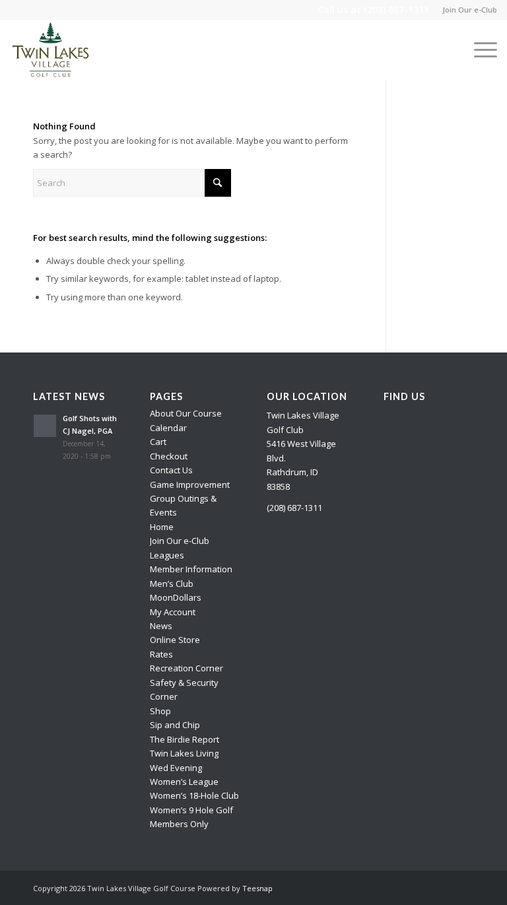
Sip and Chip (175, 725)
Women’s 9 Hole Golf (191, 810)
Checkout (168, 456)
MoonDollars (175, 597)
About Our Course (186, 413)
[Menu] (479, 49)
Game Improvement (190, 484)
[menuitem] (466, 10)
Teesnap (257, 888)
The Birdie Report (184, 739)
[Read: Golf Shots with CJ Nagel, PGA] (45, 426)
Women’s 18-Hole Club (194, 795)
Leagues (167, 555)
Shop (160, 711)
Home (162, 527)
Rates (161, 654)
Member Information (191, 569)
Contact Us (171, 470)
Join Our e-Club (469, 10)
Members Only (179, 824)
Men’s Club (171, 583)
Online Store (175, 640)
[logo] (51, 49)
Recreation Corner (186, 668)
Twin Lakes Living (184, 753)
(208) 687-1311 (396, 9)
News (161, 626)
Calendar (168, 428)
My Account (172, 612)
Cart (158, 442)
